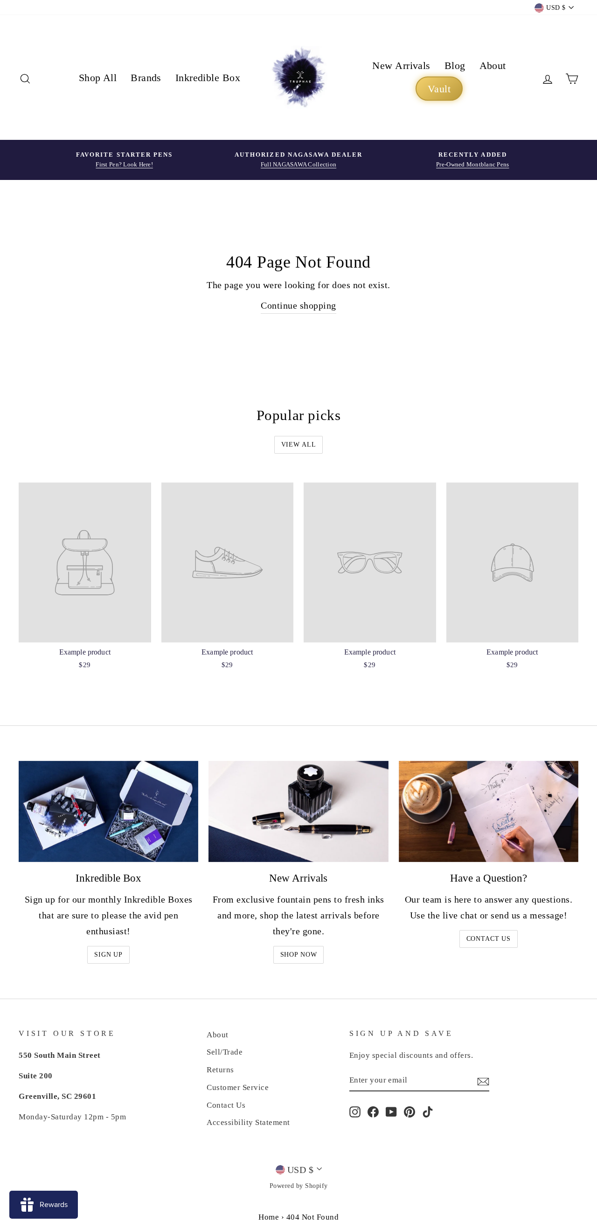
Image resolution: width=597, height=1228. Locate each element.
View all (298, 444)
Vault (439, 89)
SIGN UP (108, 954)
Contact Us (488, 938)
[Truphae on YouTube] (391, 1111)
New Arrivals (401, 65)
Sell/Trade (225, 1052)
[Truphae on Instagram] (355, 1111)
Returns (220, 1069)
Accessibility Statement (248, 1122)
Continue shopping (298, 305)
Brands (146, 77)
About (492, 65)
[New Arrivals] (298, 811)
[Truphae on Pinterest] (409, 1111)
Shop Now (298, 954)
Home (268, 1217)
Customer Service (238, 1087)
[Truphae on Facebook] (373, 1111)
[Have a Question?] (488, 811)
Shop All (98, 77)
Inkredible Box (207, 77)
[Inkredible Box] (108, 811)
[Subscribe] (483, 1080)
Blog (454, 65)
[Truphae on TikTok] (427, 1111)
